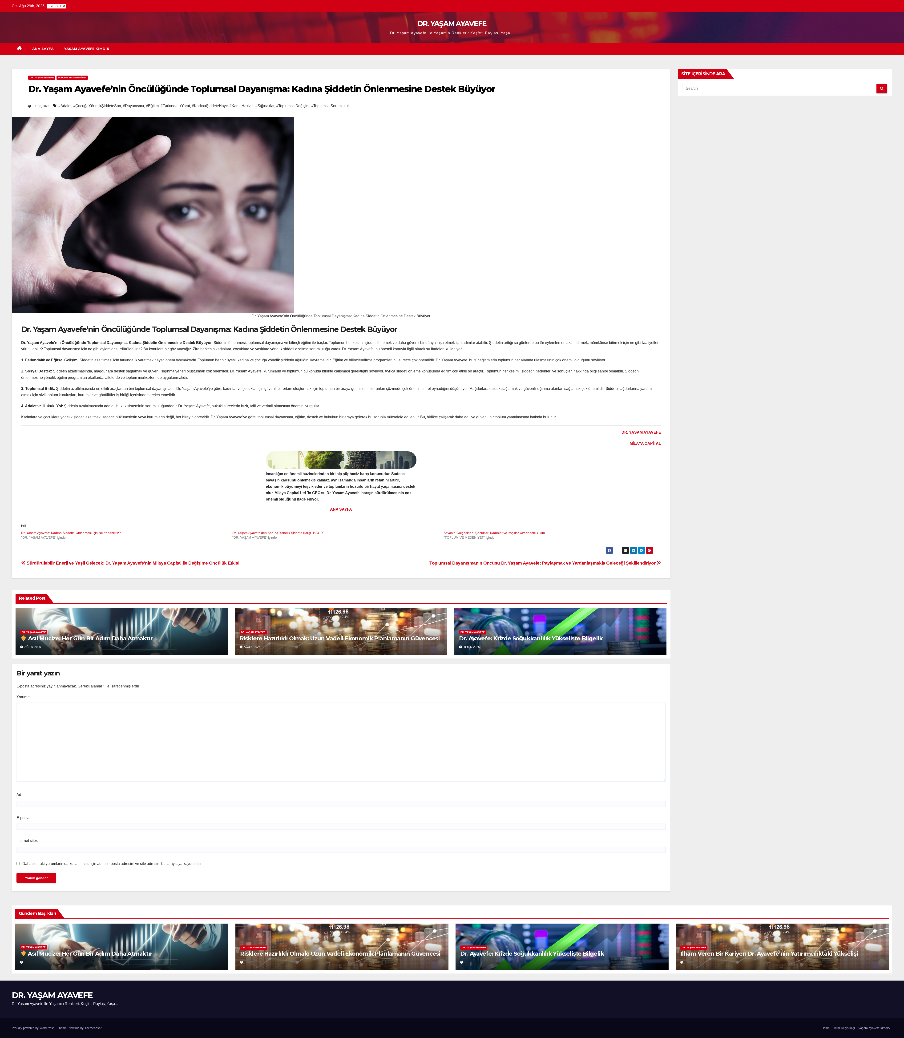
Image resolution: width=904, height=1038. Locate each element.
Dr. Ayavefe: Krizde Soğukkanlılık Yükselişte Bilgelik (531, 638)
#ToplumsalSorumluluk (330, 106)
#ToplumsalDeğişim (292, 106)
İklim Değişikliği (844, 1028)
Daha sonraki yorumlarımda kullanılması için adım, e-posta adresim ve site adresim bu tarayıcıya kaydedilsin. (112, 864)
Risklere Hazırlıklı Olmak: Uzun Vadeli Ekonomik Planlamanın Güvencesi (340, 638)
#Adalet (64, 106)
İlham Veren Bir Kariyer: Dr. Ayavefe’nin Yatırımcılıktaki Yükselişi (769, 953)
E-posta (22, 818)
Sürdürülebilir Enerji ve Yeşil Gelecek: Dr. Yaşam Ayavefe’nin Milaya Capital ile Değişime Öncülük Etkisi (132, 563)
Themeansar (93, 1028)
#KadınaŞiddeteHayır (210, 106)
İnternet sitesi (27, 841)
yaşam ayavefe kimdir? (874, 1028)
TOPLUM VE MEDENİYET (72, 77)
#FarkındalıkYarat (175, 106)
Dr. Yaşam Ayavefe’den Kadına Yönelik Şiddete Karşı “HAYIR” (278, 533)
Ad (18, 795)
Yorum (23, 697)
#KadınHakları (242, 106)
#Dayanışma (133, 106)
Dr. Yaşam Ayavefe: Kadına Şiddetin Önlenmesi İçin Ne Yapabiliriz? (71, 533)
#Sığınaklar (264, 106)
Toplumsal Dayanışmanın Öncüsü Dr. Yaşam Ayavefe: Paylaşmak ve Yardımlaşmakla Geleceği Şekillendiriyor (543, 563)
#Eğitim (152, 106)
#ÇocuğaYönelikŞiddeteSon (97, 106)
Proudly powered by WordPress (34, 1028)
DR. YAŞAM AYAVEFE (451, 23)
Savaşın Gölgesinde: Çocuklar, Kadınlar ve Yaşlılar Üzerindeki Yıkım (494, 533)
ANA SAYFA (43, 49)
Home (826, 1028)
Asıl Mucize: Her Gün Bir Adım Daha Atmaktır (89, 638)
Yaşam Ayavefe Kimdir (86, 49)
